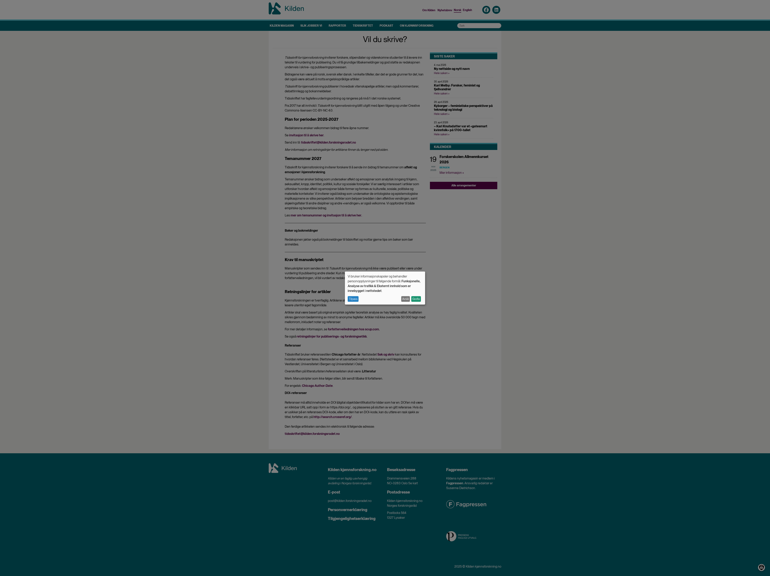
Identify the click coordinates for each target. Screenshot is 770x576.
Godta (416, 299)
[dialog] (385, 288)
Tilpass (353, 299)
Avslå (405, 299)
